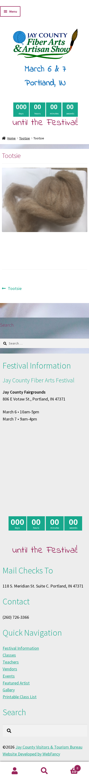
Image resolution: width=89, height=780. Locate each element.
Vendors (10, 669)
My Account (15, 771)
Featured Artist (16, 683)
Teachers (11, 662)
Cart (68, 766)
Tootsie (24, 138)
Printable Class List (20, 696)
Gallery (9, 690)
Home (11, 138)
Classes (9, 655)
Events (9, 676)
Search (44, 771)
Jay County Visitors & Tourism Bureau (48, 747)
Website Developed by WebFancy (31, 754)
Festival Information (21, 648)
